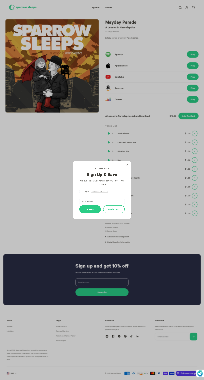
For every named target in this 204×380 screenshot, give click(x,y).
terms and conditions (99, 191)
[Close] (127, 164)
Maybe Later (114, 209)
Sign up (90, 209)
